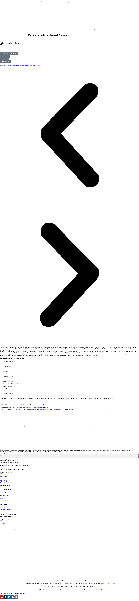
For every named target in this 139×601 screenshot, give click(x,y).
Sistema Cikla (3, 482)
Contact (89, 29)
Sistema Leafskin (4, 476)
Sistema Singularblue (5, 492)
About (78, 29)
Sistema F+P (3, 473)
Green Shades (3, 486)
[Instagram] (5, 597)
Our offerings (51, 29)
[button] (9, 53)
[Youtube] (2, 597)
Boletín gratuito (3, 520)
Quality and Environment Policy (86, 589)
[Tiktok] (16, 597)
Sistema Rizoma (3, 481)
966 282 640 (14, 409)
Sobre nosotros (3, 524)
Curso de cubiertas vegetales (6, 512)
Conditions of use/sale (71, 589)
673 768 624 (21, 409)
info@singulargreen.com (46, 409)
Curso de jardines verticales (6, 507)
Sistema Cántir (3, 480)
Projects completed (69, 29)
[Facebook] (12, 597)
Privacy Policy (59, 589)
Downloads (59, 29)
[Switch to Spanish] (96, 29)
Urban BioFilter (3, 500)
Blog (84, 29)
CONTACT (99, 589)
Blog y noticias (3, 523)
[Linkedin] (9, 597)
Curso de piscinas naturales (6, 509)
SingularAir (2, 498)
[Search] (138, 456)
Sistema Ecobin (3, 475)
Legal (52, 589)
